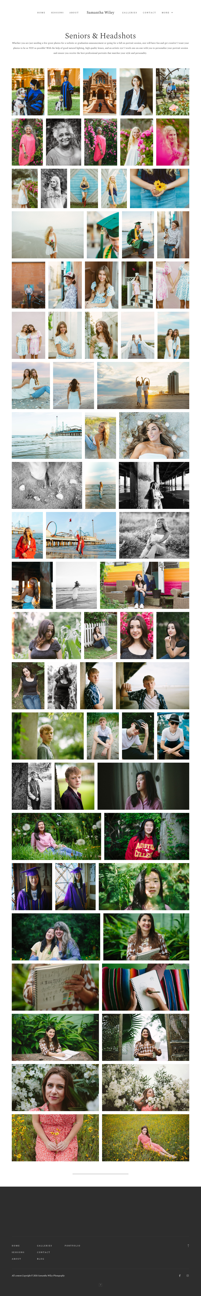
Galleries (129, 12)
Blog (40, 1259)
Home (41, 12)
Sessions (57, 12)
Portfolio (73, 1245)
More (166, 12)
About (74, 12)
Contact (149, 12)
